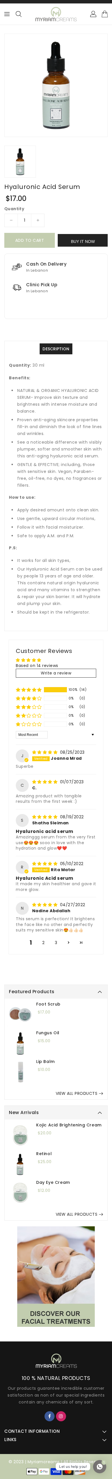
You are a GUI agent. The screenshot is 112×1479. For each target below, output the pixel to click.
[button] (29, 689)
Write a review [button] (56, 673)
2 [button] (43, 943)
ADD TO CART (29, 240)
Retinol (44, 1153)
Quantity (14, 209)
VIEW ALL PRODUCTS (77, 1093)
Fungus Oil (47, 1032)
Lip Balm (45, 1061)
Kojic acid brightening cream (69, 1125)
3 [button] (56, 943)
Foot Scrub (48, 1004)
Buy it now (83, 241)
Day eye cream (53, 1182)
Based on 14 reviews (37, 665)
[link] (56, 1276)
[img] (45, 752)
